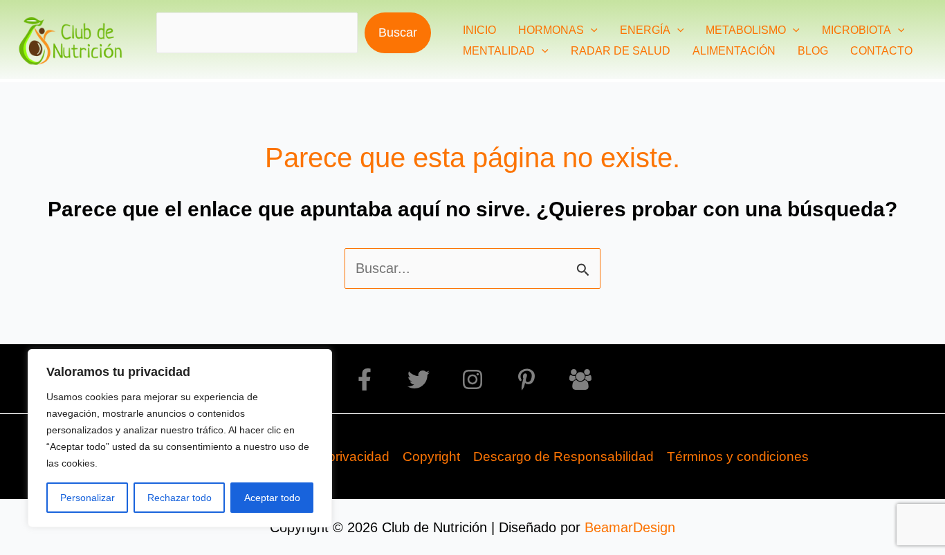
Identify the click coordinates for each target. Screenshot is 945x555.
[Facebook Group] (580, 379)
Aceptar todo (272, 497)
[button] (591, 30)
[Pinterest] (526, 379)
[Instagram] (472, 379)
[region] (180, 438)
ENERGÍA (645, 30)
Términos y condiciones (738, 456)
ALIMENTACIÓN (734, 51)
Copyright (431, 456)
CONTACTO (881, 51)
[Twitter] (418, 379)
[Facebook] (365, 379)
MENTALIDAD (499, 51)
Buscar (397, 32)
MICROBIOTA (856, 30)
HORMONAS (551, 30)
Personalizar (87, 497)
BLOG (813, 51)
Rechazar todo (179, 497)
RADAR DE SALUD (620, 51)
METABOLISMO (746, 30)
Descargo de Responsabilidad (563, 456)
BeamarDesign (630, 527)
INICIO (479, 30)
